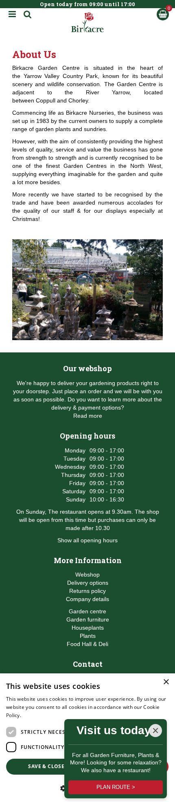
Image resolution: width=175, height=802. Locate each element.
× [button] (166, 682)
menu (12, 14)
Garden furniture (87, 619)
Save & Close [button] (46, 766)
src (28, 14)
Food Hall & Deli (87, 644)
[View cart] (163, 14)
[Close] (155, 730)
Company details (87, 599)
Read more (87, 415)
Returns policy (87, 591)
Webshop (87, 574)
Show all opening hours (87, 540)
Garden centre (87, 611)
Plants (88, 636)
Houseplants (88, 627)
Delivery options (87, 582)
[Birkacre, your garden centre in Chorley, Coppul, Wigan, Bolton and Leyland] (87, 22)
